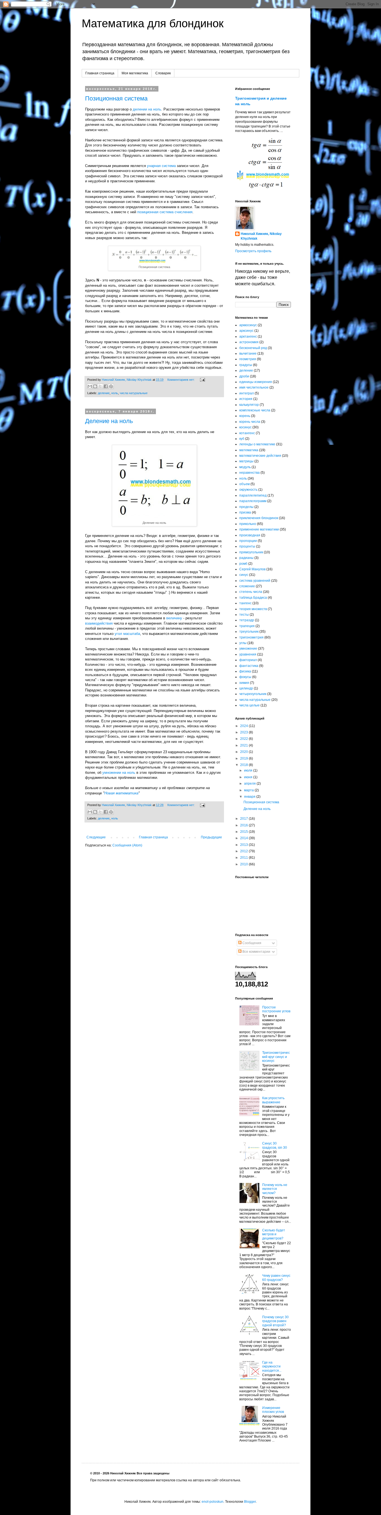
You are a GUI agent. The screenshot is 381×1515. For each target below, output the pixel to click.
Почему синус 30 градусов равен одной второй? (275, 1321)
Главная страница (99, 73)
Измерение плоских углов (273, 1410)
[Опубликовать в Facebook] (105, 386)
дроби (244, 376)
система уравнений (254, 581)
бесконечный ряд (253, 348)
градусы (245, 365)
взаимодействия (99, 623)
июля (248, 770)
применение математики (259, 529)
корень (244, 416)
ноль (114, 393)
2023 (244, 732)
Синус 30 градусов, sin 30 (274, 1145)
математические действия (260, 456)
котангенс (247, 433)
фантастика (248, 666)
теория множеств (253, 609)
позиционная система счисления (164, 212)
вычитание (248, 353)
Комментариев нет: (181, 379)
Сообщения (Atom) (127, 845)
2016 (244, 825)
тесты (244, 615)
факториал (248, 660)
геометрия (247, 359)
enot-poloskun (212, 1502)
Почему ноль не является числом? (274, 1189)
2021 (244, 745)
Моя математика (135, 73)
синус (243, 575)
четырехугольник (252, 694)
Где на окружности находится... (271, 1366)
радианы (246, 558)
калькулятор (249, 405)
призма (245, 512)
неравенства (249, 473)
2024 (244, 726)
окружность (248, 490)
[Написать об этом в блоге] (95, 386)
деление (104, 393)
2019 (244, 758)
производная (249, 535)
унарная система (161, 166)
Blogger (250, 1502)
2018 (244, 765)
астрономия (249, 342)
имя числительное (254, 387)
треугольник (249, 631)
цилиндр (246, 688)
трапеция (247, 626)
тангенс (245, 603)
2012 (244, 851)
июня (248, 777)
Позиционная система (116, 98)
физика (245, 671)
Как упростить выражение (273, 1100)
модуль (245, 467)
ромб (243, 564)
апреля (250, 783)
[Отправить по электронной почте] (90, 386)
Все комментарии (256, 952)
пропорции (248, 541)
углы (243, 643)
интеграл (246, 393)
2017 (244, 819)
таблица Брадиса (253, 598)
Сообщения (251, 943)
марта (249, 790)
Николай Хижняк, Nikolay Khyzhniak (261, 236)
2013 (244, 845)
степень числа (250, 592)
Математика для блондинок (153, 23)
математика (248, 450)
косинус (245, 427)
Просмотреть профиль (253, 251)
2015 (244, 832)
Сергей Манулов (252, 569)
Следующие (96, 837)
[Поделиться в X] (100, 386)
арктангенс (248, 336)
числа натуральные (134, 393)
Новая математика (121, 793)
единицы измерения (255, 382)
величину (174, 618)
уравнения (247, 654)
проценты (247, 546)
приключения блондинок (258, 518)
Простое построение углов (276, 1009)
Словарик (163, 73)
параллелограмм (252, 501)
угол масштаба (127, 634)
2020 (244, 752)
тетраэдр (246, 620)
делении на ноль (147, 109)
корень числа (249, 422)
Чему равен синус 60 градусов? (276, 1277)
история (245, 399)
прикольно (247, 524)
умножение (248, 648)
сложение (247, 586)
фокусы (245, 677)
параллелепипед (253, 495)
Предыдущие (211, 837)
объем (244, 484)
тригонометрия (251, 637)
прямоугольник (251, 552)
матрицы (246, 461)
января (250, 797)
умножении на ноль (118, 772)
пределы (246, 507)
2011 (244, 858)
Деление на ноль (109, 421)
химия (244, 683)
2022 (244, 739)
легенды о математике (257, 444)
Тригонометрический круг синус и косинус (276, 1057)
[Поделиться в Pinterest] (111, 386)
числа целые (249, 705)
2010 (244, 864)
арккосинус (248, 325)
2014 (244, 838)
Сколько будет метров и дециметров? (273, 1234)
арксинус (246, 331)
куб (241, 439)
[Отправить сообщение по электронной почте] (202, 379)
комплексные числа (254, 410)
